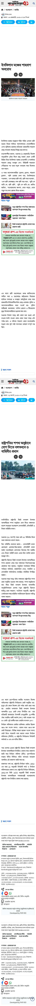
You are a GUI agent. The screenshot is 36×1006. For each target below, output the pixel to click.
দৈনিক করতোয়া (7, 845)
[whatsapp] (10, 893)
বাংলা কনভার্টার (23, 847)
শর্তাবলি (29, 845)
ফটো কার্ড (23, 22)
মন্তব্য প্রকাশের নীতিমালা (9, 847)
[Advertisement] (18, 45)
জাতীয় (16, 10)
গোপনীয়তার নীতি (19, 845)
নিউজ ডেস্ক (8, 14)
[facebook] (2, 893)
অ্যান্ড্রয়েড (7, 904)
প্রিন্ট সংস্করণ (9, 22)
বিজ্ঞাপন (4, 849)
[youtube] (6, 893)
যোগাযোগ (12, 849)
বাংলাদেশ (9, 10)
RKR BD (23, 913)
